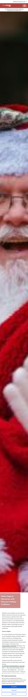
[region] (14, 685)
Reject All (14, 694)
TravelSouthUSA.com (19, 1)
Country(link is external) (9, 646)
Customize (14, 690)
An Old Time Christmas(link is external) (13, 666)
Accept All (14, 686)
